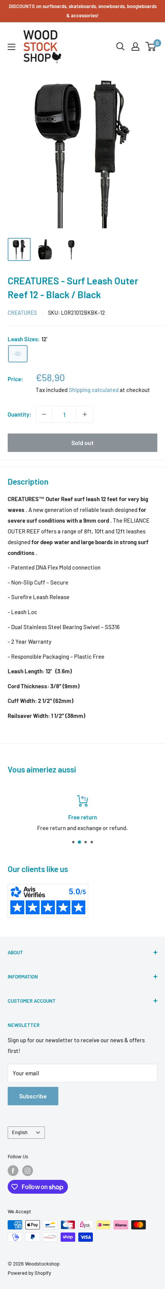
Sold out (82, 442)
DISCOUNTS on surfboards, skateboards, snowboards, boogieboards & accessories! (83, 10)
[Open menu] (11, 47)
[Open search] (120, 46)
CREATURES (22, 312)
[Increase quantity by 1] (85, 414)
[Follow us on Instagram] (27, 1170)
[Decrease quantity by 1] (44, 414)
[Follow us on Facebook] (13, 1170)
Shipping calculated (94, 389)
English (20, 1132)
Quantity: (19, 414)
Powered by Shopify (29, 1273)
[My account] (135, 46)
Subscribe (33, 1096)
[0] (151, 46)
